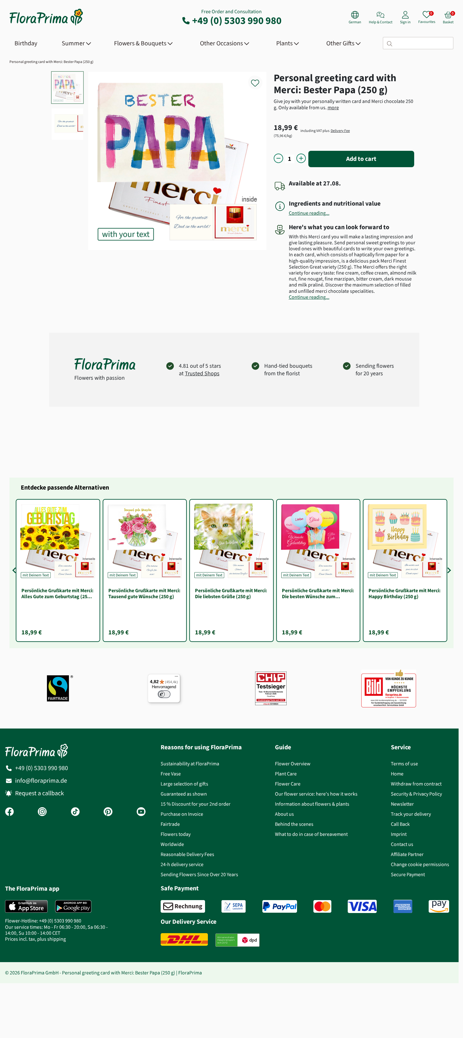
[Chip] (271, 688)
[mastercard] (322, 906)
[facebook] (9, 812)
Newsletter (402, 804)
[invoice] (183, 906)
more (333, 107)
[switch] (164, 694)
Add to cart (361, 159)
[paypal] (279, 906)
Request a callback (39, 793)
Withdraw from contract (416, 783)
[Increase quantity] (301, 158)
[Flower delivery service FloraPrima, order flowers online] (46, 24)
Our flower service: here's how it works (316, 794)
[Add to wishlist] (259, 79)
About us (284, 814)
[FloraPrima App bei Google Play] (73, 906)
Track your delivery (411, 814)
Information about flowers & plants (312, 804)
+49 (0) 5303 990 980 (237, 20)
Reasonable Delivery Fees (187, 854)
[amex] (402, 906)
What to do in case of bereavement (311, 834)
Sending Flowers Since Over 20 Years (199, 874)
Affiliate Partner (407, 854)
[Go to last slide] (15, 570)
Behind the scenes (294, 824)
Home (397, 773)
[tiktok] (75, 812)
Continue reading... (309, 213)
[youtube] (141, 812)
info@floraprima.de (41, 780)
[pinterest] (108, 812)
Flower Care (287, 783)
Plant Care (286, 773)
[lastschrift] (233, 906)
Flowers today (176, 834)
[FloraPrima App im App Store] (26, 906)
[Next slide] (448, 570)
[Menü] (176, 678)
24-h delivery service (182, 864)
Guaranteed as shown (184, 794)
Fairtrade (170, 824)
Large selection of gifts (184, 783)
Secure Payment (408, 874)
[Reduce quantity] (278, 158)
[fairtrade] (60, 688)
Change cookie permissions (420, 864)
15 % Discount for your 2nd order (196, 804)
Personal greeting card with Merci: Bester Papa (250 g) (51, 61)
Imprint (399, 834)
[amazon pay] (439, 906)
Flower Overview (293, 763)
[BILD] (388, 688)
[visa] (362, 906)
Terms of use (404, 763)
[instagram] (42, 812)
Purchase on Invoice (182, 814)
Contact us (402, 844)
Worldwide (172, 844)
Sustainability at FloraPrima (190, 763)
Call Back (400, 824)
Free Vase (171, 773)
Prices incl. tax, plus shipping (35, 939)
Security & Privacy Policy (416, 794)
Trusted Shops (202, 373)
